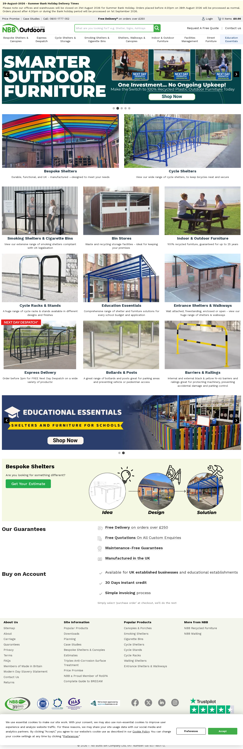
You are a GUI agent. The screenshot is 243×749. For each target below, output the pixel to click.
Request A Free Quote (203, 28)
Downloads (71, 633)
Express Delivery (40, 372)
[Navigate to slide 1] (114, 108)
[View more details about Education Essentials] (121, 278)
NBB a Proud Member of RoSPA (86, 676)
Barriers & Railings (202, 372)
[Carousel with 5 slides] (121, 79)
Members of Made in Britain (23, 666)
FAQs (7, 660)
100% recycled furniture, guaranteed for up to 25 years (202, 244)
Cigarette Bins (133, 639)
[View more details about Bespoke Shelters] (156, 490)
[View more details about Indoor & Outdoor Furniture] (203, 210)
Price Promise (11, 18)
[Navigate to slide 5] (129, 108)
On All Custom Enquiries (143, 537)
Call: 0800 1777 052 (56, 18)
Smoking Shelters (136, 633)
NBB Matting (192, 633)
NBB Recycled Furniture (200, 628)
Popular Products (76, 628)
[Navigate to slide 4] (125, 108)
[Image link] (23, 28)
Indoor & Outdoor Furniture (162, 39)
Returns (9, 682)
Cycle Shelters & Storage (65, 39)
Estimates (71, 655)
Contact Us (11, 677)
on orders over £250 (132, 18)
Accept (223, 731)
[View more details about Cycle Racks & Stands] (40, 278)
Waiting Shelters (135, 660)
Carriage (10, 639)
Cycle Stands (133, 650)
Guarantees (12, 644)
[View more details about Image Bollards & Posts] (121, 345)
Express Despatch (42, 39)
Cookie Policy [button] (141, 731)
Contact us (233, 28)
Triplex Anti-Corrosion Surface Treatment (85, 663)
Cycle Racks (132, 655)
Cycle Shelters (182, 171)
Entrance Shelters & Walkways (203, 305)
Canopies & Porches (138, 628)
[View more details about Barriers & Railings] (203, 345)
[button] (207, 19)
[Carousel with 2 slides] (121, 425)
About (8, 633)
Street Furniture (211, 39)
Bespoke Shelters (60, 171)
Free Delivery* (108, 18)
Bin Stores (121, 238)
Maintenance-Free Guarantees (134, 548)
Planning (70, 639)
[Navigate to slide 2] (118, 108)
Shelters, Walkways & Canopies (131, 39)
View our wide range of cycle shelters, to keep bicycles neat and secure (182, 176)
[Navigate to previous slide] (6, 74)
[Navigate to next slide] (236, 74)
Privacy (9, 650)
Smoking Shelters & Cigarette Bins (96, 39)
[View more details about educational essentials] (121, 422)
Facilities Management (189, 39)
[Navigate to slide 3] (122, 108)
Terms (8, 655)
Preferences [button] (70, 736)
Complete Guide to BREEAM (83, 681)
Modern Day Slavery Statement (25, 671)
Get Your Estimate (28, 483)
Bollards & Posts (121, 372)
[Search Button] (157, 28)
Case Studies (31, 18)
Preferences (191, 731)
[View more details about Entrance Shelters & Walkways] (203, 278)
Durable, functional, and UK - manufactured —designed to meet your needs (60, 176)
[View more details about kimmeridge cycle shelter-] (40, 345)
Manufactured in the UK (127, 558)
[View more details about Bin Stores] (121, 210)
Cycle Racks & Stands (40, 305)
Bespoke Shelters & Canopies (15, 39)
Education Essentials (231, 39)
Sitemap (9, 628)
